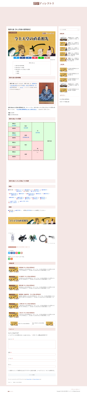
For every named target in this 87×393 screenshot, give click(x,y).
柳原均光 (46, 193)
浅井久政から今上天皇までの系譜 (23, 69)
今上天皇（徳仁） (25, 201)
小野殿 (11, 211)
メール (10, 358)
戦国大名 (32, 85)
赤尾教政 (14, 135)
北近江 (27, 85)
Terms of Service (36, 379)
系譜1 (18, 71)
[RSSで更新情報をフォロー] (12, 259)
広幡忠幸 (44, 189)
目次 (30, 62)
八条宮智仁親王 (35, 191)
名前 (10, 352)
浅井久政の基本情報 (20, 65)
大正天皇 (35, 197)
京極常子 (37, 189)
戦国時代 (34, 83)
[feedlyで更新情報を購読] (9, 259)
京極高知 (28, 189)
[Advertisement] (43, 16)
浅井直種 (26, 127)
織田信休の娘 (30, 193)
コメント (11, 339)
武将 (24, 85)
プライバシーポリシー (75, 389)
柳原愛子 (28, 197)
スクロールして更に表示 (49, 243)
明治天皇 (28, 198)
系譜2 (18, 73)
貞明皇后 (35, 198)
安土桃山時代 (14, 85)
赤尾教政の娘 (26, 137)
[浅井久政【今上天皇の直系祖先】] (29, 58)
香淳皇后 (43, 198)
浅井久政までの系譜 (20, 67)
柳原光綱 (31, 194)
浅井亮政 (38, 132)
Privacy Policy (29, 379)
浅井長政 (18, 210)
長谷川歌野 (19, 198)
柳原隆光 (12, 197)
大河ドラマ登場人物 (64, 101)
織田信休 (22, 193)
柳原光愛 (20, 197)
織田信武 (14, 194)
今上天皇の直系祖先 (64, 99)
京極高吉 (19, 191)
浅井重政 (14, 125)
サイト (9, 364)
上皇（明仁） (14, 201)
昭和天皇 (43, 197)
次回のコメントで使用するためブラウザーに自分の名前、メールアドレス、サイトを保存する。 (32, 370)
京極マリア (19, 189)
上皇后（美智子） (13, 202)
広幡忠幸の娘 (13, 193)
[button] (78, 30)
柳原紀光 (39, 193)
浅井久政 (21, 87)
